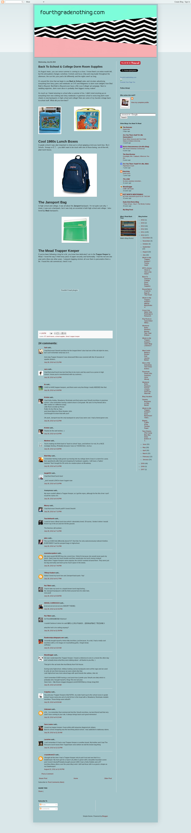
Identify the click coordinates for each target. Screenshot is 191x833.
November (146, 241)
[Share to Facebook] (62, 333)
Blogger (105, 816)
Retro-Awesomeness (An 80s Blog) (136, 147)
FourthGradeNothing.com (128, 77)
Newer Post (43, 778)
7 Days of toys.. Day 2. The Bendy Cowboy (136, 204)
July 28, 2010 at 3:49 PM (52, 390)
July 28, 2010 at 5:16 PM (52, 483)
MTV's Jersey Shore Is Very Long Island (147, 271)
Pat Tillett (47, 586)
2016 (143, 220)
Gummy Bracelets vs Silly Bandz (146, 402)
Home (76, 778)
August (145, 252)
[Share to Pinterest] (65, 333)
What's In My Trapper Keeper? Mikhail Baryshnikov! (147, 302)
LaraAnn (47, 739)
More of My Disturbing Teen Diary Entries (147, 365)
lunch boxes (50, 336)
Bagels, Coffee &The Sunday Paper (146, 424)
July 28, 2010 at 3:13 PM (52, 377)
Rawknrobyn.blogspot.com (54, 638)
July (144, 255)
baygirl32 (47, 473)
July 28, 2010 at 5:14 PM (52, 466)
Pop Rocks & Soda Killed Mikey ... (147, 321)
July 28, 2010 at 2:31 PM (52, 362)
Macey (46, 505)
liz (45, 384)
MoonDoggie (48, 655)
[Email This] (55, 333)
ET (45, 336)
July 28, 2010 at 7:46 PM (52, 566)
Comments (45, 809)
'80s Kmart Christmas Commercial (133, 148)
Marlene (47, 441)
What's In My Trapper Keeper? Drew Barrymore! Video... (147, 413)
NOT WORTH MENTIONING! (133, 194)
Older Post (108, 778)
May (144, 447)
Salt (45, 348)
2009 (143, 463)
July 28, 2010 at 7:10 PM (52, 511)
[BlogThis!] (57, 333)
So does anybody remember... (132, 181)
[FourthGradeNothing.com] (121, 80)
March (145, 453)
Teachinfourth (49, 519)
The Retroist (127, 127)
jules (46, 538)
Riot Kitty (47, 456)
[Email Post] (51, 333)
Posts (43, 805)
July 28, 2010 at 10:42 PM (53, 609)
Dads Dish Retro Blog (131, 202)
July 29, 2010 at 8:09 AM (52, 702)
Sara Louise (48, 724)
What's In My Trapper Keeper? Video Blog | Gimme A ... (147, 343)
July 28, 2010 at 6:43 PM (52, 499)
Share (40, 791)
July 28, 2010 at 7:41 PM (52, 546)
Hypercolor (126, 129)
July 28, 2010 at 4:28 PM (52, 449)
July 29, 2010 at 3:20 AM (52, 648)
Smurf (68, 336)
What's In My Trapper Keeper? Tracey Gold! (146, 261)
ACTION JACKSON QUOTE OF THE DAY (136, 196)
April (144, 450)
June (145, 444)
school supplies (60, 336)
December (146, 238)
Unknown (47, 709)
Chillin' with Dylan (128, 188)
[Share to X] (60, 333)
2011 (143, 232)
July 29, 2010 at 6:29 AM (52, 685)
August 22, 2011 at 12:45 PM (54, 769)
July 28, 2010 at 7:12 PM (52, 531)
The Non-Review (129, 154)
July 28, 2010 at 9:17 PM (52, 579)
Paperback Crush (128, 166)
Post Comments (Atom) (56, 782)
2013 (143, 226)
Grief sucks (126, 173)
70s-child (126, 179)
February (146, 457)
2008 (143, 466)
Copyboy (47, 692)
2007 (143, 469)
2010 (143, 235)
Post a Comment (47, 774)
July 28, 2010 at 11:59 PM (53, 631)
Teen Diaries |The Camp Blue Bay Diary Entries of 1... (147, 436)
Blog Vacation (147, 396)
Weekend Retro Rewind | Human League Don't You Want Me (146, 387)
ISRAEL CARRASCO (52, 603)
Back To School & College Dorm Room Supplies (146, 281)
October (146, 244)
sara (46, 369)
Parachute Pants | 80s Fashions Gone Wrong (147, 375)
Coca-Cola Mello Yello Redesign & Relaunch (147, 313)
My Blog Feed (128, 210)
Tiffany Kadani (49, 573)
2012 (143, 229)
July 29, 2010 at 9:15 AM (52, 717)
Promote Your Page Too (127, 82)
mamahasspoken (50, 553)
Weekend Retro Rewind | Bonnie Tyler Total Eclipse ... (146, 330)
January (146, 460)
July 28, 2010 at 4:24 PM (52, 434)
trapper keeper (75, 336)
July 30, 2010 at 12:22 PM (53, 748)
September (146, 247)
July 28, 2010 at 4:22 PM (52, 421)
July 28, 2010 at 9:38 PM (52, 596)
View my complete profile (140, 102)
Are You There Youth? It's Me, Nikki (136, 164)
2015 (143, 223)
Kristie (46, 397)
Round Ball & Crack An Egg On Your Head (147, 292)
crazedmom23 (49, 755)
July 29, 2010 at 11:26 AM (53, 732)
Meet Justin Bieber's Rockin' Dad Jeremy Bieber (146, 355)
